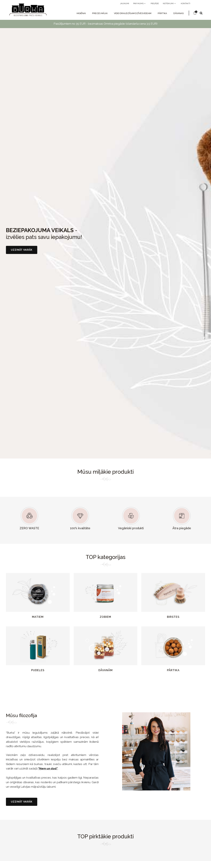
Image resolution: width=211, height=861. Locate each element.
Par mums (138, 3)
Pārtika (162, 13)
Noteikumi (168, 3)
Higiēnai (81, 13)
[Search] (201, 13)
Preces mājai (99, 13)
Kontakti (185, 3)
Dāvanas (178, 13)
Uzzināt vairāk (21, 250)
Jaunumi (124, 3)
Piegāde (155, 3)
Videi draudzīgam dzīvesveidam (132, 13)
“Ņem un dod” (48, 768)
